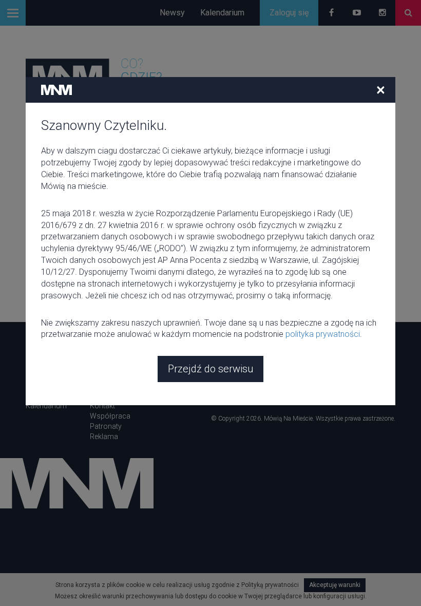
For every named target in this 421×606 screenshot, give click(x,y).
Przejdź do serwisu (210, 369)
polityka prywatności (322, 334)
